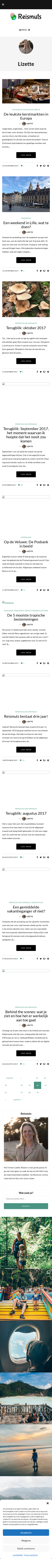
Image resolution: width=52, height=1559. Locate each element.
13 (23, 760)
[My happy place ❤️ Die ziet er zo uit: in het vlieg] (26, 1346)
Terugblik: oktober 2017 (26, 327)
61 (45, 1085)
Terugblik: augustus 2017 (26, 813)
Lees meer (26, 155)
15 (24, 1064)
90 (38, 1092)
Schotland (28, 109)
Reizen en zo (37, 902)
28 (22, 485)
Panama (36, 611)
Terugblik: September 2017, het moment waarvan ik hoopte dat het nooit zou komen (26, 434)
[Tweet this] (41, 165)
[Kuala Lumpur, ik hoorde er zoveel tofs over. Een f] (26, 1295)
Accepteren (26, 1532)
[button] (47, 1503)
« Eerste (9, 1078)
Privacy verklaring (31, 1555)
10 (37, 1078)
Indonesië (8, 611)
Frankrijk (26, 218)
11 (24, 590)
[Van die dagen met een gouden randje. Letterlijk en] (26, 1450)
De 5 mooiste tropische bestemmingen (26, 617)
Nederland (26, 537)
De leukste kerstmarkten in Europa (26, 116)
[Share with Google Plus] (44, 165)
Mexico (28, 611)
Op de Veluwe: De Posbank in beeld (26, 543)
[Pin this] (48, 165)
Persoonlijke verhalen (26, 323)
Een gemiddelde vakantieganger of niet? (26, 909)
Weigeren (26, 1540)
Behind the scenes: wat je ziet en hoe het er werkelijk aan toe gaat (26, 1015)
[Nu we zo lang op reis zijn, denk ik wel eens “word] (26, 1398)
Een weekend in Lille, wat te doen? (26, 224)
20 (45, 1078)
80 (30, 1092)
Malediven (19, 611)
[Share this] (37, 165)
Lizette (29, 123)
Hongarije (17, 109)
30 (6, 1085)
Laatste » (17, 1100)
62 (6, 1092)
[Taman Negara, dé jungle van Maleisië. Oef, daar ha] (26, 1243)
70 (22, 1092)
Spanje (37, 109)
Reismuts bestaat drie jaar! (26, 716)
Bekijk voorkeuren (26, 1548)
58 (22, 1085)
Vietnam (44, 611)
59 (30, 1085)
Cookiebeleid (18, 1555)
